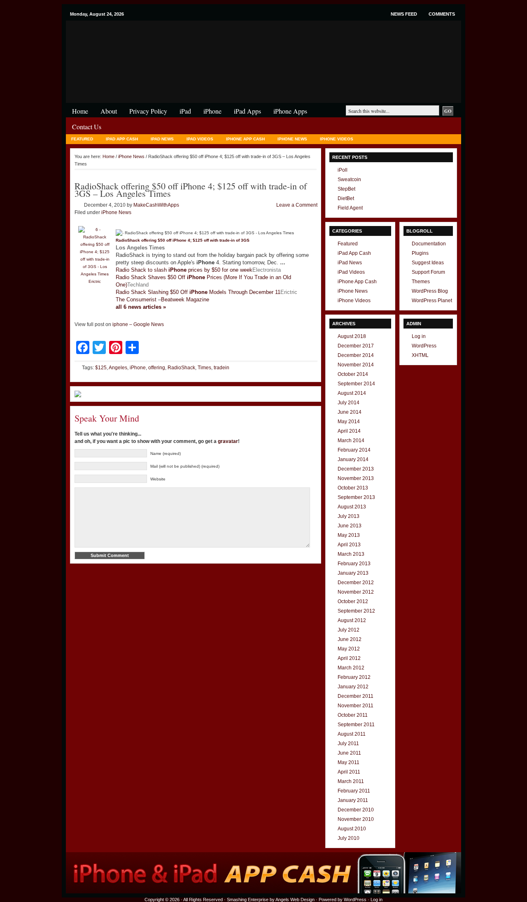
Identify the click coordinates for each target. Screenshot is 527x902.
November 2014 (356, 365)
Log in (419, 336)
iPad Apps (247, 111)
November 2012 (356, 592)
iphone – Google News (138, 324)
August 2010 (352, 829)
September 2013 (356, 497)
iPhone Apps (290, 111)
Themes (421, 281)
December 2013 (356, 469)
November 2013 (356, 478)
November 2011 (355, 706)
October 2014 (353, 374)
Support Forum (428, 272)
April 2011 (349, 772)
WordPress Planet (432, 300)
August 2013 (352, 507)
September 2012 (356, 611)
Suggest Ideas (428, 263)
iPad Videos (200, 139)
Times (204, 368)
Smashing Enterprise (247, 899)
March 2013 (351, 554)
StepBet (346, 189)
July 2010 (348, 838)
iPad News (162, 139)
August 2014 (352, 393)
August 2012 (352, 620)
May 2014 (349, 421)
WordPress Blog (430, 291)
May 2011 (348, 762)
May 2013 (349, 535)
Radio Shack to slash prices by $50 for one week (184, 270)
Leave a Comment (296, 205)
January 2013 (353, 573)
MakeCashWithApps (156, 205)
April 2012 (349, 658)
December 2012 (356, 582)
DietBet (346, 198)
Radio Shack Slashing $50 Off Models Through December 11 (198, 292)
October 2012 (353, 601)
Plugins (420, 253)
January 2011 (353, 800)
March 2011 (351, 781)
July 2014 (348, 403)
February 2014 (354, 450)
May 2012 (349, 649)
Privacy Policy (148, 111)
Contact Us (86, 126)
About (108, 111)
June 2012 (349, 639)
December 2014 (356, 355)
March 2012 (351, 668)
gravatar (228, 441)
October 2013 (353, 488)
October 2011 (353, 715)
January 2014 (353, 459)
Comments (442, 14)
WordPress (424, 346)
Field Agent (350, 208)
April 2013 (349, 545)
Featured (82, 139)
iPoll (342, 170)
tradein (221, 368)
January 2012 (353, 687)
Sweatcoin (349, 179)
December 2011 (355, 696)
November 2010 (356, 819)
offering (156, 368)
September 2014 (356, 384)
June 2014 (349, 412)
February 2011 (354, 791)
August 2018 (352, 336)
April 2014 (349, 431)
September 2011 (356, 724)
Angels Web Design (295, 899)
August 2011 (352, 734)
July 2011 (348, 743)
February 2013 (354, 563)
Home (80, 111)
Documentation (429, 244)
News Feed (404, 14)
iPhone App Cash (245, 139)
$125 (101, 368)
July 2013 (348, 516)
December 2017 (356, 346)
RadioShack (181, 368)
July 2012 (348, 630)
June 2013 (349, 526)
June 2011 (349, 753)
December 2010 (356, 810)
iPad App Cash (122, 139)
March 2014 (351, 440)
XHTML (420, 355)
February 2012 (354, 677)
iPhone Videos (336, 139)
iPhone (164, 37)
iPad (185, 111)
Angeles (118, 368)
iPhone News (292, 139)
